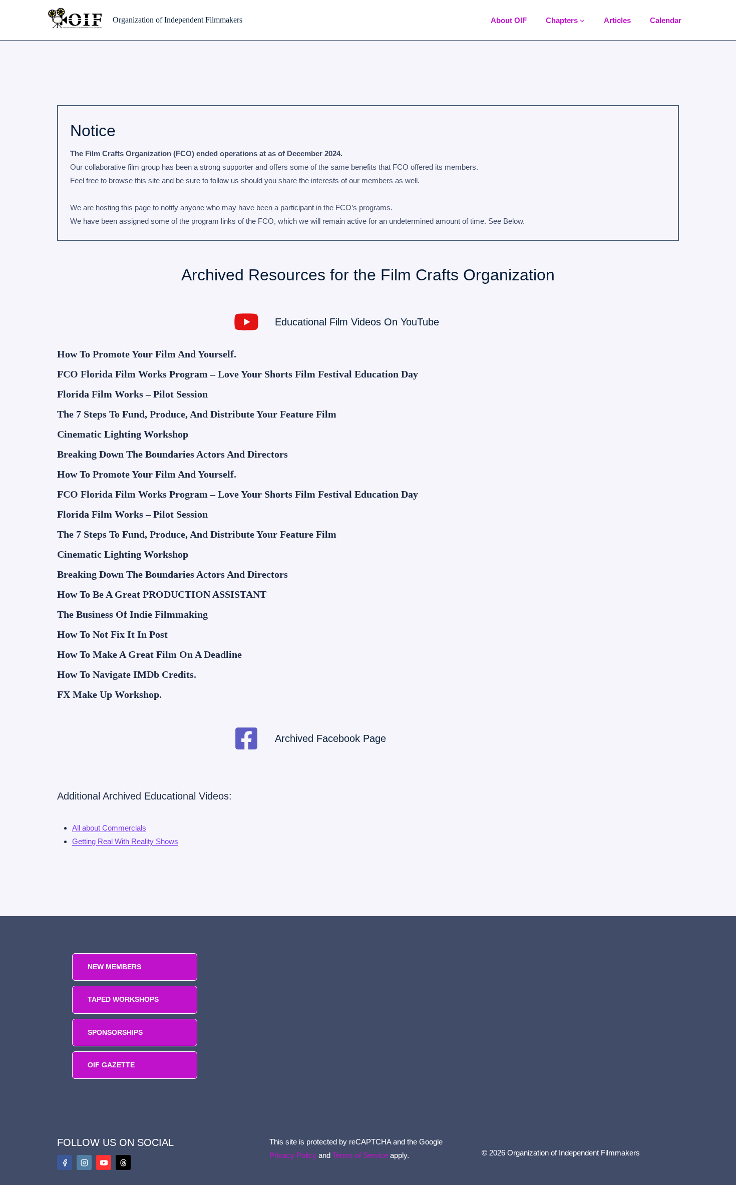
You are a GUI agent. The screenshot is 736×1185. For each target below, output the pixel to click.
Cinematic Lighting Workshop (122, 434)
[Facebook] (64, 1162)
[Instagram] (84, 1162)
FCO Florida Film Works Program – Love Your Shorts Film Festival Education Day (237, 373)
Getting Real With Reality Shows (125, 841)
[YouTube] (103, 1162)
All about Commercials (109, 828)
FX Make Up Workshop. (109, 694)
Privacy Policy (292, 1155)
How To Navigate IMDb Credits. (126, 674)
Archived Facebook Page (330, 738)
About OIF (509, 20)
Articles (617, 20)
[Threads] (123, 1162)
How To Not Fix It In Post (112, 634)
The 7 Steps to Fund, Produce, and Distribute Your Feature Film (196, 414)
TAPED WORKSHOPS (123, 999)
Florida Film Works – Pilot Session (132, 394)
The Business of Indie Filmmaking (132, 614)
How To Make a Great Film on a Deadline (149, 654)
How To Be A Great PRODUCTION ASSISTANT (161, 594)
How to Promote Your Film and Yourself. (146, 353)
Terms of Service (360, 1155)
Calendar (665, 20)
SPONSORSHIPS (115, 1032)
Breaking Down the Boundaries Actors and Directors (172, 454)
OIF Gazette (111, 1065)
